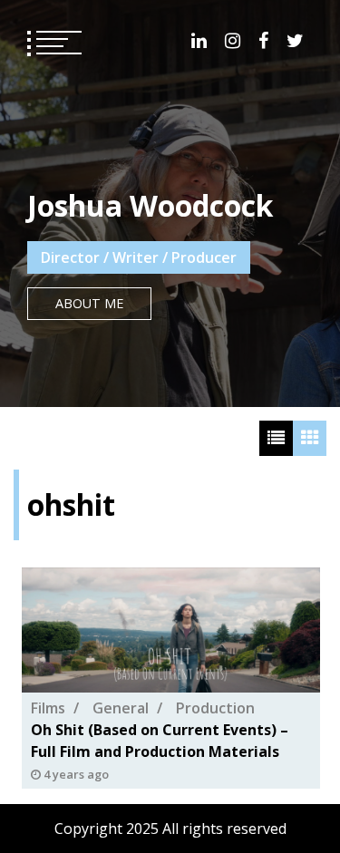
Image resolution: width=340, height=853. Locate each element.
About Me (89, 303)
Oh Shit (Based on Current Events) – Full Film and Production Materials (159, 741)
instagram (232, 40)
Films (48, 709)
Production (215, 709)
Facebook (263, 40)
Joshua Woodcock (150, 205)
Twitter (295, 40)
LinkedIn (199, 40)
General (120, 709)
